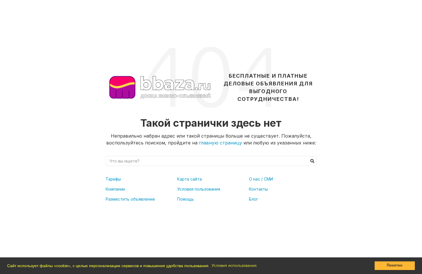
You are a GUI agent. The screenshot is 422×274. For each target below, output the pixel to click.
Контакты (258, 189)
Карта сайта (189, 179)
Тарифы (113, 179)
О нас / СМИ (261, 179)
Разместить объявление (130, 199)
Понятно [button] (394, 265)
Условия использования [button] (234, 265)
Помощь (185, 199)
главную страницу (220, 143)
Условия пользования (198, 189)
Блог (253, 199)
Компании (115, 189)
